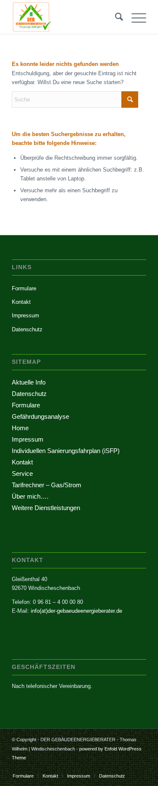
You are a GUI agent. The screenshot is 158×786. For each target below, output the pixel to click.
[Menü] (134, 17)
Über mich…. (30, 496)
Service (22, 473)
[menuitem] (115, 17)
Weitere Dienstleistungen (46, 507)
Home (20, 427)
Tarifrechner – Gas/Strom (46, 485)
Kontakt (21, 302)
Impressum (25, 315)
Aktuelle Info (29, 382)
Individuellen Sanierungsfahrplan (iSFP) (66, 450)
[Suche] (115, 17)
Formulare (24, 288)
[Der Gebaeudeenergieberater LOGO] (65, 17)
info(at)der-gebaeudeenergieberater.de (76, 611)
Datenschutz (27, 329)
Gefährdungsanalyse (40, 416)
